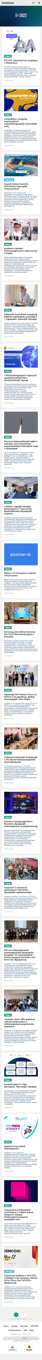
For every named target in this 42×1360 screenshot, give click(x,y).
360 (25, 1330)
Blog (32, 1330)
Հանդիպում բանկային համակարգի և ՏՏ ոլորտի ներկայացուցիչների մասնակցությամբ (20, 759)
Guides (14, 1326)
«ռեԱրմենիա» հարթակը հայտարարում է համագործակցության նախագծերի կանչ (20, 122)
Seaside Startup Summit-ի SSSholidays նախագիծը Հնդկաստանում (16, 186)
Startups (24, 1326)
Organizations (14, 1330)
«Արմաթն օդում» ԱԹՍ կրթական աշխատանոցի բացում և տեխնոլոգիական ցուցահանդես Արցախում (19, 1023)
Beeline (25, 1338)
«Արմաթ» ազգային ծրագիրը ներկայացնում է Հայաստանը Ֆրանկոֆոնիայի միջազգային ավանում (18, 510)
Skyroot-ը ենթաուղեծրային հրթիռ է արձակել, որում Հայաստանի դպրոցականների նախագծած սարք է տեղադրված (21, 445)
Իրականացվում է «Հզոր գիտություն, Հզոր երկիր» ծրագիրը (20, 1085)
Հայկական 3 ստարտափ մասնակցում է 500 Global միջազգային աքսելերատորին (18, 889)
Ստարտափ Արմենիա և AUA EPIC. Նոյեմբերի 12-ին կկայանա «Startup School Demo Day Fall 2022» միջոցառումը (20, 1279)
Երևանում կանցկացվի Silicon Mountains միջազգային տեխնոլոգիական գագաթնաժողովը (21, 823)
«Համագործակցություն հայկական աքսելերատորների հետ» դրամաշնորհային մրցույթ (20, 377)
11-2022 (21, 16)
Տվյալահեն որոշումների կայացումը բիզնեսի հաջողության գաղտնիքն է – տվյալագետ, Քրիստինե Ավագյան (20, 316)
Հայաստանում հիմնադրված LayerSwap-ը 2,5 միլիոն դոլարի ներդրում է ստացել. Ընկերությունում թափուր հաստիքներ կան (18, 1214)
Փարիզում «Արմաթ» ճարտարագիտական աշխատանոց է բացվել (20, 250)
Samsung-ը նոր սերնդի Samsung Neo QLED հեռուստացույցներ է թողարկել (19, 634)
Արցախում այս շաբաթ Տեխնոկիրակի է (14, 1147)
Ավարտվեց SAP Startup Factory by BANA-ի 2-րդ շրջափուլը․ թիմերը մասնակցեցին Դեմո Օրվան (20, 696)
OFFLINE (34, 1326)
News (6, 1326)
